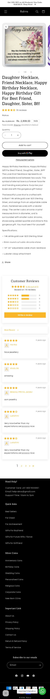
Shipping (17, 125)
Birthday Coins (12, 567)
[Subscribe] (40, 665)
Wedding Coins (12, 573)
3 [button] (26, 466)
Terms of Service (13, 647)
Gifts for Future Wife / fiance (18, 537)
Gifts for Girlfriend (13, 543)
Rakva (28, 697)
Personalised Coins (14, 580)
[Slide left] (19, 72)
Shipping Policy (12, 629)
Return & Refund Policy (16, 641)
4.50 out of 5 (32, 287)
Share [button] (7, 262)
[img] (10, 340)
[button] (6, 11)
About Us (9, 616)
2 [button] (21, 466)
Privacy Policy (11, 622)
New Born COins (13, 598)
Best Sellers (11, 512)
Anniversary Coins (13, 561)
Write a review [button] (25, 315)
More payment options (25, 160)
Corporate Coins (13, 592)
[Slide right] (31, 72)
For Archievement (13, 524)
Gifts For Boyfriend (14, 531)
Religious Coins (12, 586)
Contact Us (10, 635)
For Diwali (10, 518)
